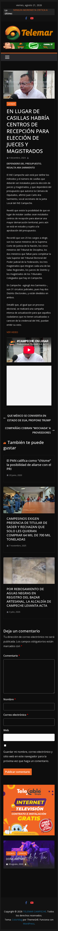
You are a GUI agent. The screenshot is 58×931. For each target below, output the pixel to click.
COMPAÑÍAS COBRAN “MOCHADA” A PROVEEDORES (28, 430)
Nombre (9, 699)
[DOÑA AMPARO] (28, 842)
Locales (11, 104)
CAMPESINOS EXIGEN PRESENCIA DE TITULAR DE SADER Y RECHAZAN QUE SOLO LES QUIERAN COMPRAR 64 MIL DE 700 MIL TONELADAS (29, 528)
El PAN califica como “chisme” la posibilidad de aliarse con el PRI (29, 464)
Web (6, 730)
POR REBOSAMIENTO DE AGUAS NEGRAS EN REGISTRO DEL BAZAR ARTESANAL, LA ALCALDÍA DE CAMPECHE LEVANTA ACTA (29, 597)
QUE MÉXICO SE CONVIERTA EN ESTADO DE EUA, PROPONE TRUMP (29, 418)
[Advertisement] (29, 386)
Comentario (11, 655)
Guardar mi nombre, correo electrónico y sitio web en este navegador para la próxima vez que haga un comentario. (28, 756)
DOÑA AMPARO (16, 859)
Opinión (22, 853)
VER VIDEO (12, 332)
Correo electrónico (15, 715)
